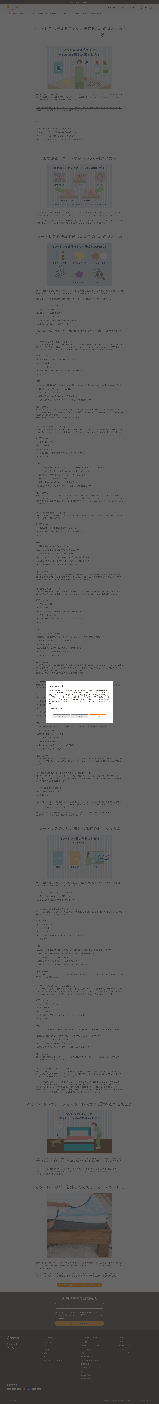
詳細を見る (79, 716)
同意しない (61, 716)
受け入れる (97, 716)
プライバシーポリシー (55, 708)
